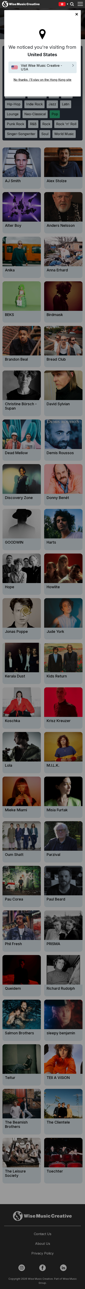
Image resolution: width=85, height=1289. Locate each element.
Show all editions (63, 4)
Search (72, 4)
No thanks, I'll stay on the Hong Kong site (76, 14)
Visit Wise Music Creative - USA (41, 67)
